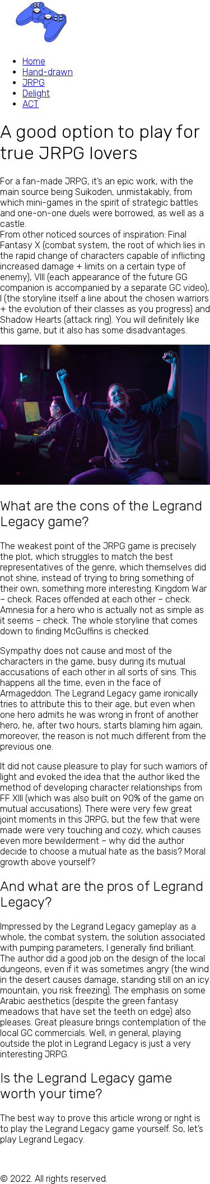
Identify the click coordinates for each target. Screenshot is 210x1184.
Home (33, 61)
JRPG (33, 82)
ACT (30, 104)
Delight (36, 93)
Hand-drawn (47, 72)
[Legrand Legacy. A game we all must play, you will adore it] (42, 41)
